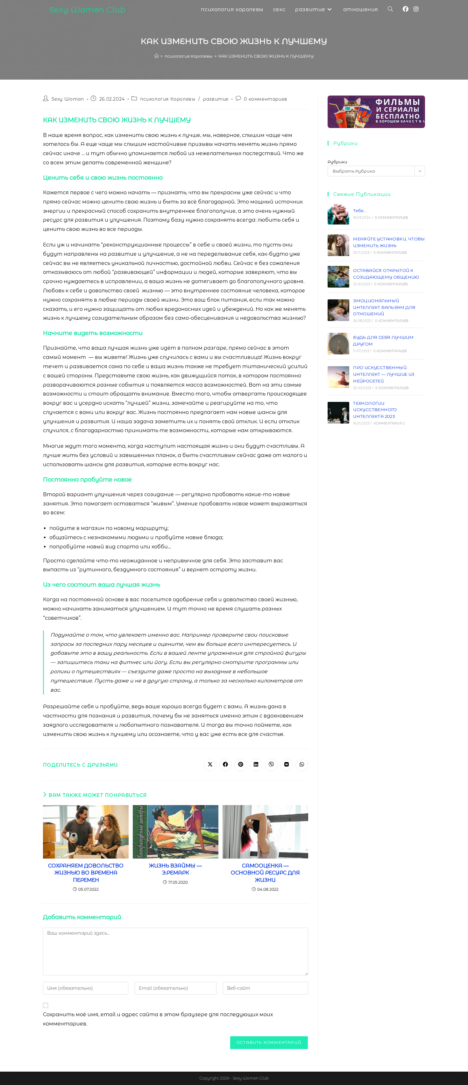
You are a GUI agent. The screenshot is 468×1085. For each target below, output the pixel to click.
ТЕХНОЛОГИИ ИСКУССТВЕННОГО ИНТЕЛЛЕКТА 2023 (375, 410)
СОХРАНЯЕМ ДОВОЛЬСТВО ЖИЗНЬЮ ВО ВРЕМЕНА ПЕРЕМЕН (86, 873)
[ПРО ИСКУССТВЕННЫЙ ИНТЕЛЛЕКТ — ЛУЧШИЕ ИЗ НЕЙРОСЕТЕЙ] (338, 377)
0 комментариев (265, 99)
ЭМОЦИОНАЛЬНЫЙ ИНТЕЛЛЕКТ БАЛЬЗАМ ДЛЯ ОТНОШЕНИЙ (384, 307)
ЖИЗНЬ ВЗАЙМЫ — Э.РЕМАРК (175, 869)
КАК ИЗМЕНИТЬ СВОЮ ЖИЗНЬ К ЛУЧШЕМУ (266, 56)
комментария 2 (389, 423)
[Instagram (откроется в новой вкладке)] (416, 9)
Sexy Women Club (87, 9)
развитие (216, 99)
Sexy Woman (68, 99)
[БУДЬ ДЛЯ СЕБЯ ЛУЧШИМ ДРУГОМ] (338, 343)
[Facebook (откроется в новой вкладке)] (405, 9)
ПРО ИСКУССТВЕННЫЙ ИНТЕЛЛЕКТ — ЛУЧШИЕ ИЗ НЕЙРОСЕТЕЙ (383, 374)
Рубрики (337, 161)
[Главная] (156, 56)
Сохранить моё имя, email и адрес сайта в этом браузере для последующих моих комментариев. (158, 1019)
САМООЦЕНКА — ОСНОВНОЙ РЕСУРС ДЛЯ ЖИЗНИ (265, 873)
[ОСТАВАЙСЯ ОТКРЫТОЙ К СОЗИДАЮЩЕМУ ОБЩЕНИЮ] (338, 277)
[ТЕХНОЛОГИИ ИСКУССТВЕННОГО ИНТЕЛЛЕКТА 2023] (338, 413)
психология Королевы (167, 99)
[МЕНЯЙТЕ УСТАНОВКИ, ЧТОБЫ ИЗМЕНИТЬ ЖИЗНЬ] (338, 245)
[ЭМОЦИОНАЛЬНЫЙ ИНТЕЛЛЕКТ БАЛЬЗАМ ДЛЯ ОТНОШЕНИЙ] (338, 310)
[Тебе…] (338, 214)
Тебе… (359, 210)
